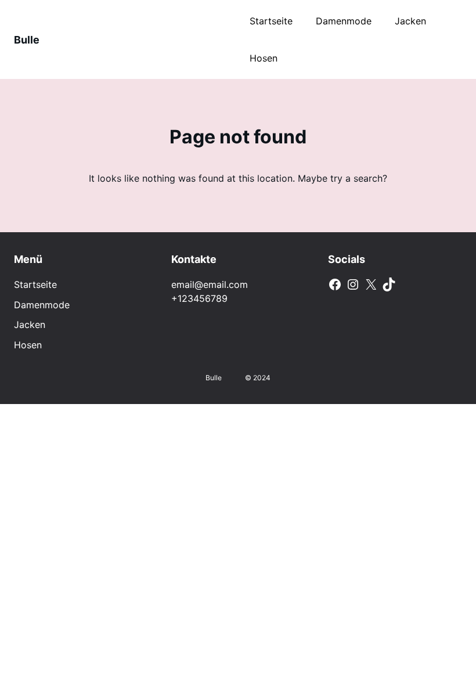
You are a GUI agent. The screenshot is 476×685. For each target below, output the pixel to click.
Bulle (26, 40)
